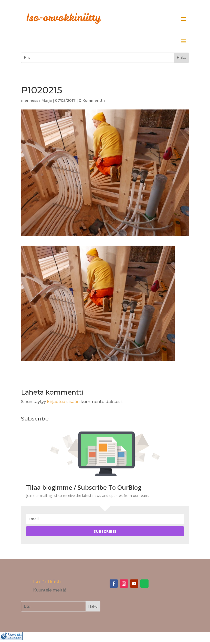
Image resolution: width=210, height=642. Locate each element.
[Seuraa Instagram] (124, 583)
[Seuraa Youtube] (134, 583)
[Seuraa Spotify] (144, 583)
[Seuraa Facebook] (114, 583)
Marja (46, 100)
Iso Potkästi (47, 582)
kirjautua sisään (63, 401)
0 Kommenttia (92, 100)
